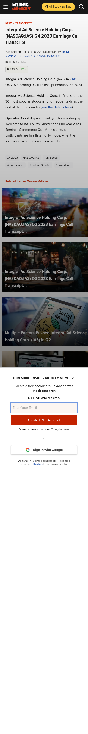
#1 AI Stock (58, 6)
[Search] (81, 7)
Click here (38, 464)
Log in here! (61, 429)
